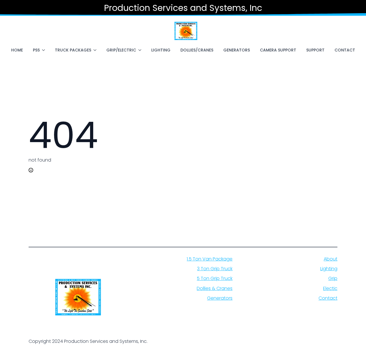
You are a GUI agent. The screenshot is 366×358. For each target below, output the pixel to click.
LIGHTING (160, 50)
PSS (36, 50)
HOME (17, 50)
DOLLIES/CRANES (196, 50)
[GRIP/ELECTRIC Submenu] (141, 50)
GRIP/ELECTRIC (121, 50)
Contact (328, 298)
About (330, 259)
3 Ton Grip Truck (214, 269)
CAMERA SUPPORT (278, 50)
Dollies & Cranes (214, 288)
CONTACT (345, 50)
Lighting (328, 269)
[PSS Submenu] (44, 50)
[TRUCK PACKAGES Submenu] (96, 50)
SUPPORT (315, 50)
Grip (332, 278)
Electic (330, 288)
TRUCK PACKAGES (73, 50)
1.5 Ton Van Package (209, 259)
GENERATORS (236, 50)
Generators (219, 298)
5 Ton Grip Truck (214, 278)
